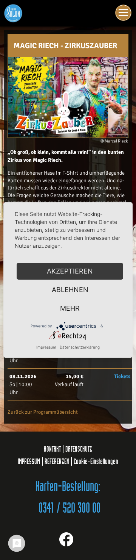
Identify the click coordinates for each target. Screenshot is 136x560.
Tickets (122, 376)
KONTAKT (52, 449)
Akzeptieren (70, 271)
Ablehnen (70, 290)
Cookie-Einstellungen (96, 461)
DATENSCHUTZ (78, 449)
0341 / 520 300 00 (69, 508)
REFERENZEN (57, 461)
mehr (70, 308)
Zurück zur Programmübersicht (43, 412)
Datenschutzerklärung (80, 347)
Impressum (46, 347)
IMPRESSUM (29, 461)
